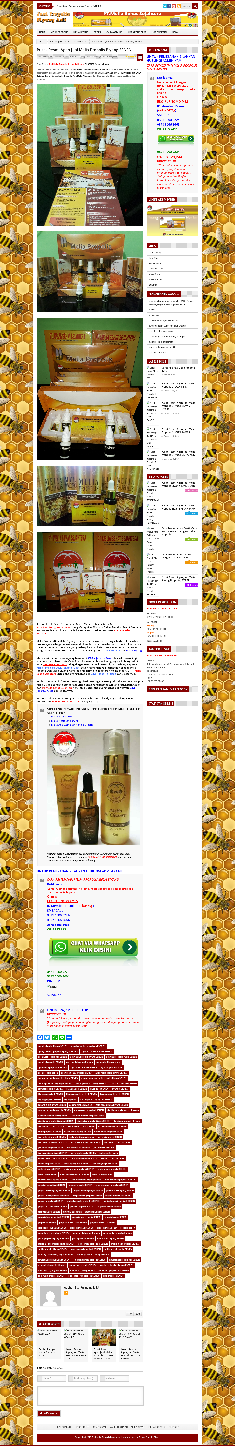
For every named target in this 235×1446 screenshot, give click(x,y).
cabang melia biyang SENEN (52, 1105)
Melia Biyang (80, 32)
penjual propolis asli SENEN (118, 1196)
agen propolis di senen (111, 1067)
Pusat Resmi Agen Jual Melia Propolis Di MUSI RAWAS (130, 1353)
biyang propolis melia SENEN (114, 1094)
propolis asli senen (72, 1212)
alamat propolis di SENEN (50, 1089)
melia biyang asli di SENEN (77, 1164)
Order (97, 32)
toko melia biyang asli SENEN (52, 1270)
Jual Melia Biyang (121, 664)
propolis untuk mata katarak (162, 331)
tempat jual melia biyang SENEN (54, 1260)
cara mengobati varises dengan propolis (167, 326)
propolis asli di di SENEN (109, 1206)
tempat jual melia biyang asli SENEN (55, 1254)
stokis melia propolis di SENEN (93, 1244)
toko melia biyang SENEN (82, 1270)
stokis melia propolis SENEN (125, 1244)
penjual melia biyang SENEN (120, 1190)
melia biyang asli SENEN (105, 1164)
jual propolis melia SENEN (83, 1153)
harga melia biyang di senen (81, 1126)
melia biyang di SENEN (49, 1169)
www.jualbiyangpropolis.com (54, 627)
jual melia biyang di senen (81, 1137)
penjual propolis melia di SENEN (119, 1201)
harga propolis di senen (49, 1132)
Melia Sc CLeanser (62, 716)
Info (175, 32)
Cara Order (154, 258)
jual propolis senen (108, 1153)
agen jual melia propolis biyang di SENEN (58, 1051)
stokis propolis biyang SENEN (52, 1249)
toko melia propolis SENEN (51, 1276)
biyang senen (70, 1099)
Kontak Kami (159, 32)
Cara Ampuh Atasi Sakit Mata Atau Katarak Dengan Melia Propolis (179, 531)
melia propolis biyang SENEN (74, 1174)
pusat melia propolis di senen (117, 1233)
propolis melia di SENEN (82, 1228)
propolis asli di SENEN (49, 1212)
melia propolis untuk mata (161, 342)
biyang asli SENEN (99, 1089)
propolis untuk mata (158, 352)
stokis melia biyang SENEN (110, 1238)
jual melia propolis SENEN (50, 1148)
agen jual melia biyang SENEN (52, 1046)
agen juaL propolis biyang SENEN (86, 1057)
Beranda (153, 285)
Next (137, 1314)
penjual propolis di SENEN (50, 1201)
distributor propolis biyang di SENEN (56, 1121)
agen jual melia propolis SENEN (96, 1051)
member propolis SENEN (80, 1185)
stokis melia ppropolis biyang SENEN (56, 1244)
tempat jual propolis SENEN (82, 1265)
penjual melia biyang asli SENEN (54, 1190)
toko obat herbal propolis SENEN (84, 1276)
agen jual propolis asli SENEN (52, 1057)
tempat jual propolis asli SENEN (124, 1260)
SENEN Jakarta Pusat (100, 658)
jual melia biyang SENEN (110, 1137)
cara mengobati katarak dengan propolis (168, 336)
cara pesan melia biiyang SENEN (112, 1105)
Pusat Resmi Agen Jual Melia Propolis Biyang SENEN (84, 49)
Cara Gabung (114, 32)
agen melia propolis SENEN (83, 1067)
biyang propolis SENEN (49, 1099)
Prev (129, 1314)
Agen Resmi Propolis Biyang (146, 1437)
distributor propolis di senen (127, 1121)
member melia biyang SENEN (86, 1180)
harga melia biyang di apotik (162, 347)
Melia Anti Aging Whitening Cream (72, 724)
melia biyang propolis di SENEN (79, 1169)
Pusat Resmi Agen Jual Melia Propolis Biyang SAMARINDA (84, 6)
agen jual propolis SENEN (50, 1062)
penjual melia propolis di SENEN (53, 1196)
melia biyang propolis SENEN (112, 1169)
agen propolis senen (48, 1073)
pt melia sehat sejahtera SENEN (53, 1233)
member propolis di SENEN (51, 1185)
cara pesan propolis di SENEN (89, 1110)
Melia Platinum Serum (64, 720)
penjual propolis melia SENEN (52, 1206)
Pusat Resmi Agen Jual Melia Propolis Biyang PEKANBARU (178, 507)
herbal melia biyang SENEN (77, 1132)
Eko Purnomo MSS (53, 56)
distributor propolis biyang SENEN (93, 1121)
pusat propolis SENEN (83, 1238)
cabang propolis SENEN (81, 1105)
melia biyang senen (47, 1174)
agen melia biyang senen (108, 1062)
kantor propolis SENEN (49, 1164)
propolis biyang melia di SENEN (53, 1217)
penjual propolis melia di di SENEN (83, 1201)
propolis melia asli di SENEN (73, 1222)
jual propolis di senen (104, 1148)
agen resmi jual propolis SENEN (76, 1073)
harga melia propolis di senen (112, 1126)
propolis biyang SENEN (115, 1217)
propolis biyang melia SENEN (86, 1217)
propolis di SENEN (47, 1222)
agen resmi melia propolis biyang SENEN (58, 1078)
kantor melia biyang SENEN (84, 1158)
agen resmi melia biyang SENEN (111, 1073)
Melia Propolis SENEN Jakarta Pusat (58, 667)
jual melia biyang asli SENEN (52, 1137)
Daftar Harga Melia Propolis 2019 (46, 1352)
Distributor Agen (91, 681)
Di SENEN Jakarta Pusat (90, 64)
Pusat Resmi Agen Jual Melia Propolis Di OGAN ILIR (76, 1353)
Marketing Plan (137, 32)
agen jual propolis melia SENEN (121, 1057)
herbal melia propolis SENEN (108, 1132)
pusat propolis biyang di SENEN (53, 1238)
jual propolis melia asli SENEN (52, 1153)
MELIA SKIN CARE (61, 709)
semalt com (154, 315)
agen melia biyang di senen (79, 1062)
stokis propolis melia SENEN (118, 1249)
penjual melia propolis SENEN (87, 1196)
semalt (152, 310)
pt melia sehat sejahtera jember (163, 320)
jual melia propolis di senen (117, 1142)
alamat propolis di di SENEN (123, 1083)
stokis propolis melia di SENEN (86, 1249)
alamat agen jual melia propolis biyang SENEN (103, 1078)
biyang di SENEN (120, 1089)
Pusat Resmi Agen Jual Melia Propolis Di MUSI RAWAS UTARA (103, 1353)
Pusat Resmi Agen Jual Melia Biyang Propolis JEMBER (178, 579)
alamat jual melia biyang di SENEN (55, 1083)
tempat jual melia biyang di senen (93, 1254)
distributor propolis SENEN (51, 1126)
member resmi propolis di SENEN (112, 1185)
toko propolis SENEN (113, 1276)
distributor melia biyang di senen (123, 1110)
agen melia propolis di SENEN (52, 1067)
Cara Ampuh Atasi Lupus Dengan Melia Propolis (176, 556)
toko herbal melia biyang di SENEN (116, 1265)
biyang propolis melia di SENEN (81, 1094)
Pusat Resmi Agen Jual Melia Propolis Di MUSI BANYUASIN (178, 453)
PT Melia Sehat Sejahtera (57, 687)
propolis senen (127, 1228)
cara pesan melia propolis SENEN (54, 1110)
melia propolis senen (102, 1174)
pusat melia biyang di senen (86, 1233)
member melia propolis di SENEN (121, 1180)
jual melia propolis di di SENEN (86, 1142)
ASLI (101, 854)
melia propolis (63, 860)
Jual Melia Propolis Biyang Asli (106, 1437)
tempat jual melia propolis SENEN (89, 1260)
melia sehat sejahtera (77, 41)
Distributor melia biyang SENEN (53, 1115)
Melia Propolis (59, 32)
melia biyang (88, 860)
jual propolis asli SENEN (78, 1148)
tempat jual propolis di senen (52, 1265)
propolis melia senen (107, 1228)
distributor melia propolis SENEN (88, 1115)
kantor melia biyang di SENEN (52, 1158)
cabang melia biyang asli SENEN (96, 1099)
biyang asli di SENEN (76, 1089)
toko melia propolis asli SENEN (113, 1270)
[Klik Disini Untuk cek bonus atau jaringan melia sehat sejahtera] (174, 221)
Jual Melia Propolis (121, 681)
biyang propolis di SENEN (50, 1094)
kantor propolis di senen (112, 1158)
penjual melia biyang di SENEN (88, 1190)
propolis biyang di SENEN (97, 1212)
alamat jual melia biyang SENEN (90, 1083)
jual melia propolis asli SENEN (52, 1142)
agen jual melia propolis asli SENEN (88, 1046)
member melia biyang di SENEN (53, 1180)
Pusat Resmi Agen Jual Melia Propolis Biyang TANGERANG (178, 484)
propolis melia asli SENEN (103, 1222)
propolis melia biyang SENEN (52, 1228)
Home (42, 32)
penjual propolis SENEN (82, 1206)
